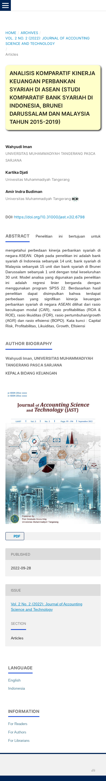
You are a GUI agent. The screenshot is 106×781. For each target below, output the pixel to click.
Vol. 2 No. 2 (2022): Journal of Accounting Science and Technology (47, 41)
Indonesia (16, 688)
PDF (16, 536)
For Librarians (19, 741)
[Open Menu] (5, 5)
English (14, 680)
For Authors (17, 732)
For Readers (17, 724)
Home (10, 33)
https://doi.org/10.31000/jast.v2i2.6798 (49, 217)
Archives (29, 33)
